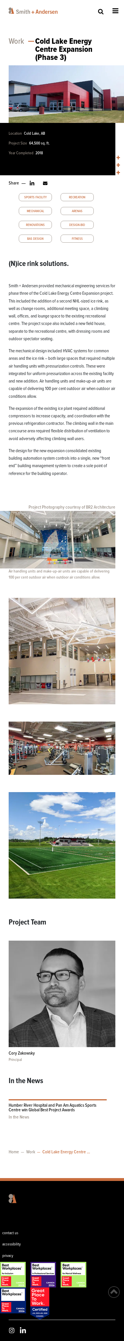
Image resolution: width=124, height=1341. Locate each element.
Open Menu (115, 10)
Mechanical (35, 211)
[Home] (41, 10)
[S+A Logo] (8, 1198)
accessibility (11, 1244)
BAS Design (35, 239)
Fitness (77, 239)
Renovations (35, 225)
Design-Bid (77, 225)
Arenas (77, 211)
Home (14, 1152)
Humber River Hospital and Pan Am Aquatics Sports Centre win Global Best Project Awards (52, 1107)
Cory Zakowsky (22, 1053)
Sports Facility (35, 197)
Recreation (77, 197)
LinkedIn (23, 1330)
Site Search (101, 11)
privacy (7, 1255)
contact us (10, 1233)
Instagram (12, 1330)
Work (16, 42)
